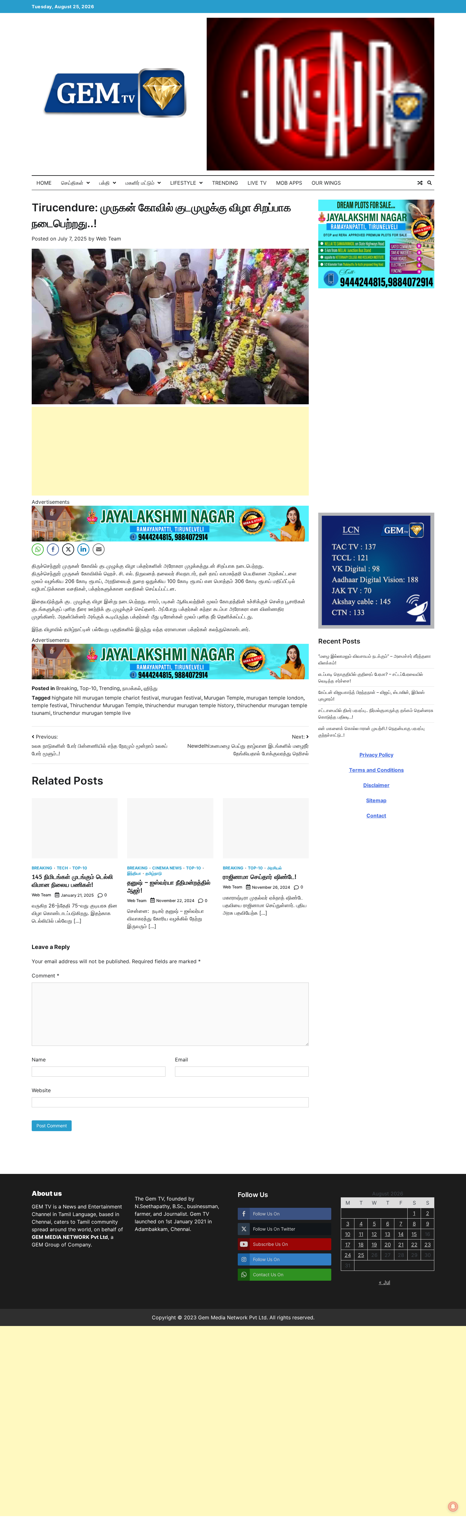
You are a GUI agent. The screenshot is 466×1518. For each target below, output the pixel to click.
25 (361, 1255)
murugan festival (181, 698)
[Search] (429, 183)
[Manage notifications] (453, 1507)
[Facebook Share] (53, 549)
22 (414, 1244)
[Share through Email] (99, 549)
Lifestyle (183, 183)
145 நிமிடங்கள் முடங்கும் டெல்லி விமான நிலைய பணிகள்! (72, 880)
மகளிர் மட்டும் (140, 183)
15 (414, 1234)
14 (401, 1234)
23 (427, 1244)
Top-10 (88, 688)
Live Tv (257, 183)
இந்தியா (134, 874)
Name (39, 1059)
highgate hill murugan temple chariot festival (105, 698)
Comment (45, 975)
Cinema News (167, 868)
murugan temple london (274, 698)
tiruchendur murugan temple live (92, 713)
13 (387, 1234)
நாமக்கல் (131, 688)
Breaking (66, 688)
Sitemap (376, 1112)
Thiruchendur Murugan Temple (106, 705)
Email (181, 1059)
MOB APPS (289, 183)
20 (388, 1244)
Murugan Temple (224, 698)
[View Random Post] (420, 183)
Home (44, 183)
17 (347, 1244)
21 (401, 1244)
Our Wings (326, 183)
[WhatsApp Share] (38, 549)
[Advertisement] (170, 451)
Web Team (108, 238)
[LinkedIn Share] (83, 549)
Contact (376, 1127)
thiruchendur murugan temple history (189, 705)
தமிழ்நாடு (154, 874)
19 (374, 1244)
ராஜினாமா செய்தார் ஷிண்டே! (259, 877)
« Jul (384, 1282)
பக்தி (104, 183)
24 (348, 1255)
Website (41, 1090)
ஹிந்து (151, 688)
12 (374, 1234)
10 (347, 1234)
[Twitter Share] (68, 549)
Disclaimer (376, 1097)
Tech (62, 868)
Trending (225, 183)
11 (361, 1234)
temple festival (49, 705)
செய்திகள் (72, 183)
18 (361, 1244)
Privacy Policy (376, 1066)
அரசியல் (274, 868)
